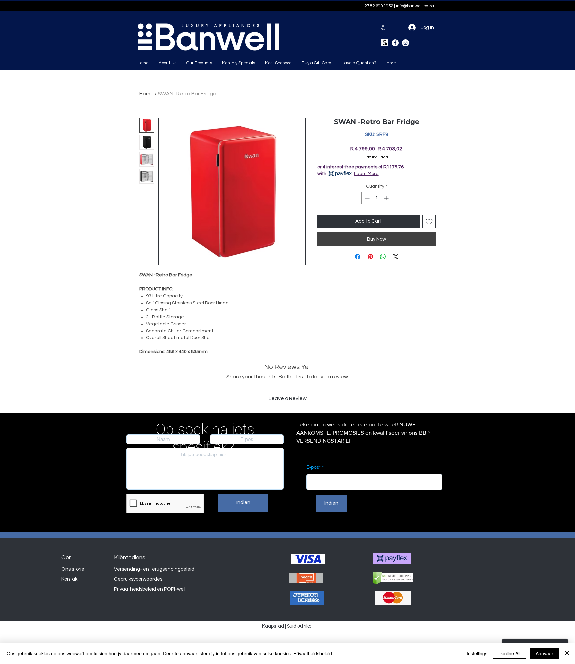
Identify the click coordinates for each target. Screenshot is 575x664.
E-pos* (313, 467)
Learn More (366, 173)
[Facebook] (395, 42)
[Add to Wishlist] (429, 221)
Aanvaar (544, 653)
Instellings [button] (477, 653)
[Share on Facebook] (358, 257)
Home (146, 93)
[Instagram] (405, 42)
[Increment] (387, 198)
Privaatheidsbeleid (312, 653)
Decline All (509, 653)
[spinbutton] (377, 198)
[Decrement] (366, 198)
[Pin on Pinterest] (370, 257)
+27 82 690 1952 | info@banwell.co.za (398, 6)
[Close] (567, 653)
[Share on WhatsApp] (383, 257)
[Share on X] (396, 257)
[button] (383, 27)
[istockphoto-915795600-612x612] (384, 42)
